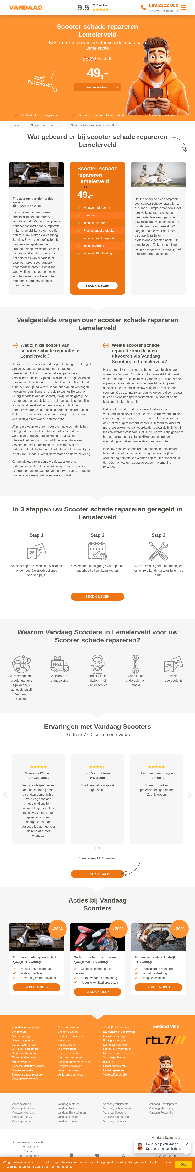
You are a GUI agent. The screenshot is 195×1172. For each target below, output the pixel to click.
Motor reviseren (21, 1061)
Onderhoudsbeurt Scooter (28, 1066)
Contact (29, 1151)
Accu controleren (68, 1027)
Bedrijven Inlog (29, 1156)
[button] (12, 345)
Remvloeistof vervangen (118, 1053)
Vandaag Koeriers (23, 1112)
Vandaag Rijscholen (70, 1108)
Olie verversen (67, 1048)
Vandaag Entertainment (72, 1112)
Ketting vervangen (114, 1040)
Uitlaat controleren (114, 1066)
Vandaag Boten (21, 1121)
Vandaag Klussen (23, 1108)
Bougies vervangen (115, 1036)
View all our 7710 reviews (97, 858)
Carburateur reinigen (24, 1044)
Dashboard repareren (25, 1053)
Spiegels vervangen (70, 1066)
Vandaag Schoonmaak (117, 1108)
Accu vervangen (22, 1036)
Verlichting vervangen (25, 1078)
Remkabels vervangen (117, 1048)
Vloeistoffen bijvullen (115, 1074)
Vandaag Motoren (68, 1104)
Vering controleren (69, 1070)
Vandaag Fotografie (161, 1112)
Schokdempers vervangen (74, 1061)
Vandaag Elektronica (116, 1116)
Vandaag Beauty (22, 1116)
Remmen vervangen (70, 1057)
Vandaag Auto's (21, 1104)
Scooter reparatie (22, 1070)
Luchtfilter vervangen (116, 1044)
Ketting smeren (67, 1044)
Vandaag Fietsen (68, 1116)
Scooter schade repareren (28, 1074)
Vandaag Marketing (161, 1108)
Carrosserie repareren (25, 1048)
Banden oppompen (23, 1040)
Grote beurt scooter (24, 1057)
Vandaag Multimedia (115, 1104)
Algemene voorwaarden (29, 1142)
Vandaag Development (163, 1104)
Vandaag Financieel (115, 1121)
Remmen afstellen (69, 1053)
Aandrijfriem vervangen (117, 1027)
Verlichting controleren (71, 1074)
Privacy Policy (29, 1146)
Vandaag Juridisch (69, 1121)
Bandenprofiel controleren (119, 1031)
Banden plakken (68, 1031)
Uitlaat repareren (113, 1070)
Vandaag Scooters (114, 1112)
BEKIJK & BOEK (97, 285)
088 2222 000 (163, 5)
